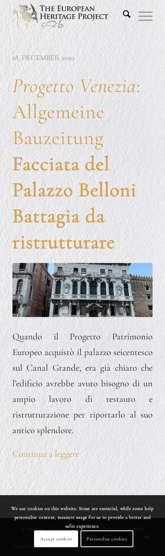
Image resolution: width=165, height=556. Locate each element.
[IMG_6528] (82, 290)
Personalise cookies (107, 539)
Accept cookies (56, 539)
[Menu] (142, 16)
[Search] (123, 16)
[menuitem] (123, 16)
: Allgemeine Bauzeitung (76, 164)
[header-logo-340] (68, 16)
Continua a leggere (45, 454)
